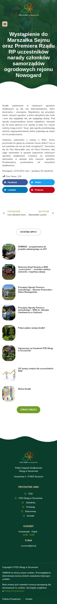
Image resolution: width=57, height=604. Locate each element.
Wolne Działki (24, 389)
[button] (4, 23)
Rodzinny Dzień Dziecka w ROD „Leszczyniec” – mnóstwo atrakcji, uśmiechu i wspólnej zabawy (34, 269)
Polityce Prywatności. (14, 591)
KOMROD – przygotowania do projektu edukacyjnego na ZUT (32, 248)
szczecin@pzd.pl (28, 546)
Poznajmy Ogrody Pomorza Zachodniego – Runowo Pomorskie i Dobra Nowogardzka (35, 289)
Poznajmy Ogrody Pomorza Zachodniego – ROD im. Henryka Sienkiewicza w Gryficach (33, 310)
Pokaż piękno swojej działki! (31, 328)
